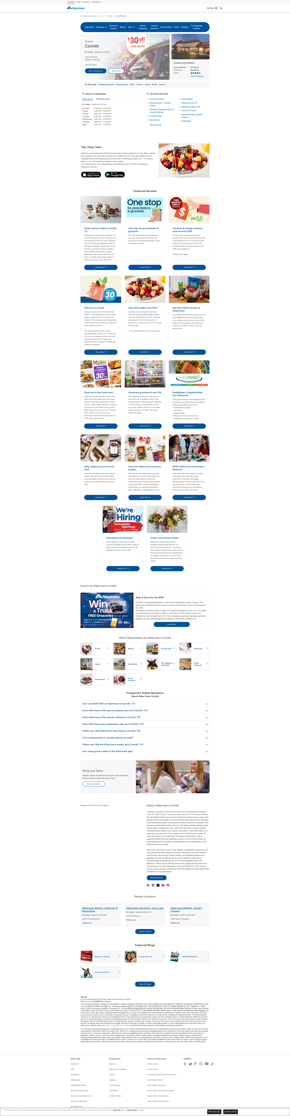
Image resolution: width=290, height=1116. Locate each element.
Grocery (71, 2)
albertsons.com (159, 877)
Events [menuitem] (162, 84)
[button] (212, 8)
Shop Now (116, 71)
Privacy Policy (152, 1069)
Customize (116, 1110)
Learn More (150, 267)
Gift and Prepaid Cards (79, 1090)
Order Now (106, 267)
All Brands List (76, 1106)
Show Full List (156, 125)
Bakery (134, 649)
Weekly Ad (86, 923)
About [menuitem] (147, 84)
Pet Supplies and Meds (167, 664)
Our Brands (75, 1074)
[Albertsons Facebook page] (185, 1065)
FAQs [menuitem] (131, 84)
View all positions (96, 784)
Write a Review (197, 76)
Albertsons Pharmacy (79, 1101)
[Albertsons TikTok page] (212, 1065)
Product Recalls (115, 1096)
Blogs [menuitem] (154, 84)
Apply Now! (186, 121)
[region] (145, 1112)
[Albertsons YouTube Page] (206, 1065)
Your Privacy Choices (155, 1080)
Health (78, 2)
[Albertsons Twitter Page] (190, 1065)
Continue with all (231, 1112)
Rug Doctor (155, 120)
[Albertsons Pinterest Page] (195, 1065)
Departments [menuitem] (122, 84)
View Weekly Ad (96, 71)
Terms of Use (152, 1064)
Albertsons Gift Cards (191, 106)
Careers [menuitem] (139, 84)
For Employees (115, 1085)
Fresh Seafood (200, 664)
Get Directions (91, 65)
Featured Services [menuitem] (106, 84)
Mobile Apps (75, 1080)
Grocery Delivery (157, 99)
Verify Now (195, 267)
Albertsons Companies (117, 1069)
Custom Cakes (156, 116)
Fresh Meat (101, 679)
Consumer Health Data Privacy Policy (161, 1074)
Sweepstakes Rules (78, 1085)
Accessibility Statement (156, 1085)
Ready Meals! (187, 99)
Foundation (113, 1090)
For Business (96, 2)
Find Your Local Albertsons (81, 1096)
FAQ (72, 1069)
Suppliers (112, 1080)
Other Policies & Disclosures (158, 1101)
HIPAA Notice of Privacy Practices (160, 1090)
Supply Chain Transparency (157, 1096)
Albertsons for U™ (189, 103)
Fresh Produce (134, 679)
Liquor (101, 664)
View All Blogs (147, 984)
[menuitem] (89, 27)
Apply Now (128, 568)
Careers (112, 1074)
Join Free (151, 352)
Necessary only (214, 1112)
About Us (112, 1064)
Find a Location (147, 931)
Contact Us (75, 1064)
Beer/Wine (134, 664)
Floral (101, 649)
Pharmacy (86, 2)
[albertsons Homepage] (76, 8)
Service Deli (167, 649)
